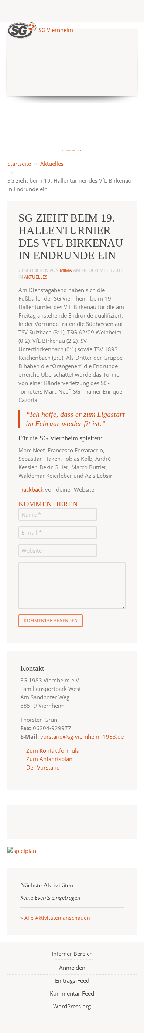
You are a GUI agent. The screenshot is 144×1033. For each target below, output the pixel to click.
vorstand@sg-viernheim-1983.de (82, 736)
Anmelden (72, 967)
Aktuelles (52, 163)
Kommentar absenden (51, 620)
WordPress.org (72, 1006)
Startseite (19, 163)
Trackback (31, 489)
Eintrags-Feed (72, 980)
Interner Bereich (72, 953)
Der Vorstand (42, 767)
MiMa (66, 270)
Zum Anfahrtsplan (48, 759)
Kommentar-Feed (72, 993)
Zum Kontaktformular (54, 750)
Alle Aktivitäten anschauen (57, 917)
